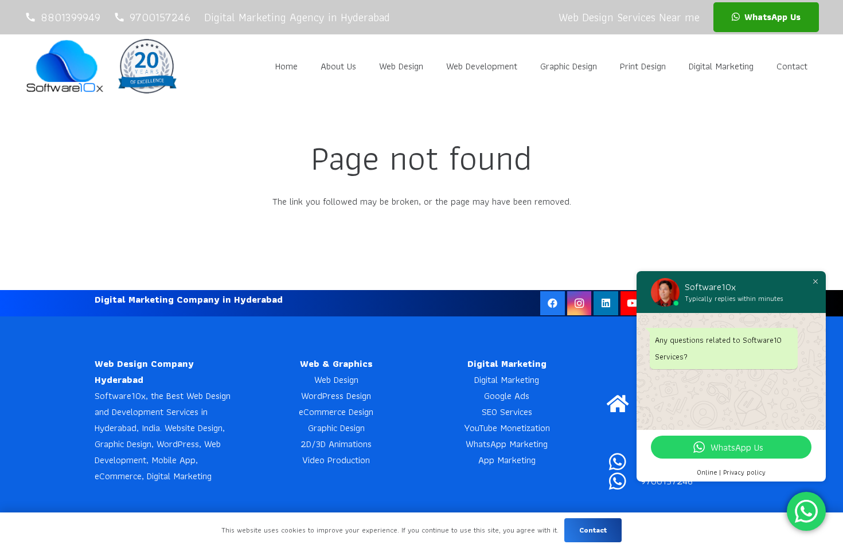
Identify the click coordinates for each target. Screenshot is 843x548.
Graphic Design (336, 428)
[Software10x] (64, 66)
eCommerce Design (336, 412)
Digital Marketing (506, 379)
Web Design (336, 379)
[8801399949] (624, 461)
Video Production (336, 460)
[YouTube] (632, 303)
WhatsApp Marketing (507, 444)
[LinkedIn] (606, 303)
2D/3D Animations (336, 444)
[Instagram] (579, 303)
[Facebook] (552, 303)
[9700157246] (624, 481)
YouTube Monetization (507, 428)
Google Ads (506, 395)
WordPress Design (336, 395)
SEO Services (507, 412)
